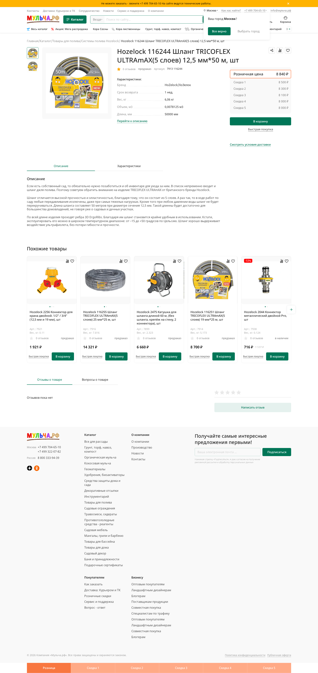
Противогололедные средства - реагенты (99, 522)
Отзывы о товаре (49, 380)
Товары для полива (66, 41)
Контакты (33, 11)
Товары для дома (96, 547)
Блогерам (138, 596)
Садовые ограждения (99, 508)
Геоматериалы (94, 469)
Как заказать (93, 584)
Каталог (77, 19)
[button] (51, 306)
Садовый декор (95, 553)
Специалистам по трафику (150, 613)
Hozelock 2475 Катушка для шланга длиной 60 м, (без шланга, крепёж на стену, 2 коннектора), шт (156, 317)
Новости (108, 11)
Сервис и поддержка (130, 11)
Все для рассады (96, 442)
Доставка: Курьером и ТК (59, 11)
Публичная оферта (279, 655)
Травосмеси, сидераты (100, 514)
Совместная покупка (146, 608)
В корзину (260, 121)
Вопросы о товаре (95, 380)
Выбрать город (248, 31)
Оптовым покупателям (148, 584)
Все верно (219, 31)
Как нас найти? (231, 10)
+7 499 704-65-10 (49, 447)
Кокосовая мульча (97, 463)
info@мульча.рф (281, 10)
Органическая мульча (100, 457)
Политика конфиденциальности (245, 655)
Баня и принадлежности (101, 559)
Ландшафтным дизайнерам (151, 590)
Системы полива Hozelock (100, 41)
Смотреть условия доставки (250, 145)
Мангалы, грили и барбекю (103, 536)
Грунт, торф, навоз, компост (98, 449)
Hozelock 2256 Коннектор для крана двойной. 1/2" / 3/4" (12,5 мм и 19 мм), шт (51, 316)
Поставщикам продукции (149, 602)
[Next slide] (289, 29)
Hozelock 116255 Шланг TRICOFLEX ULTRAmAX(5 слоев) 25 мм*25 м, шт (100, 316)
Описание (61, 166)
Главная (32, 41)
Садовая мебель (96, 530)
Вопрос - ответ (94, 608)
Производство (141, 447)
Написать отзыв (252, 407)
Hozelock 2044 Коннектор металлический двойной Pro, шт (265, 316)
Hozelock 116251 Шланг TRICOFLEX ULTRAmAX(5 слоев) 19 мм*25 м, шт (207, 316)
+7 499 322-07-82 (49, 451)
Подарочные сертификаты (103, 565)
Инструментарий (96, 497)
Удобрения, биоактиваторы (104, 475)
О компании (156, 11)
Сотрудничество (89, 11)
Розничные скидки (97, 596)
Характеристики (129, 166)
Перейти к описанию (132, 121)
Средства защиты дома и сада (102, 483)
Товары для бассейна (99, 542)
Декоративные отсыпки (101, 491)
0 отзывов (42, 338)
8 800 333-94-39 (48, 458)
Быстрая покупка (39, 356)
